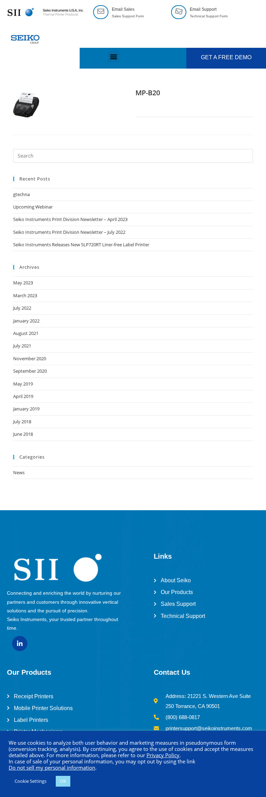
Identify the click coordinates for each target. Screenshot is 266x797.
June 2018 (23, 434)
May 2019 (23, 384)
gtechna (21, 194)
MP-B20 (147, 92)
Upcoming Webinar (33, 207)
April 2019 (23, 396)
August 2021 (25, 333)
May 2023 (23, 283)
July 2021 (22, 346)
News (19, 472)
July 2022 (22, 308)
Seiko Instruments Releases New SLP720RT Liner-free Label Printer (81, 244)
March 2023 (25, 295)
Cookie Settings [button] (30, 781)
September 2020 (30, 371)
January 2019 (26, 409)
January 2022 (26, 321)
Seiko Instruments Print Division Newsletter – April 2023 (70, 219)
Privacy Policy (163, 755)
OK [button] (63, 781)
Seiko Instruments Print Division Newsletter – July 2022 (69, 232)
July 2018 (22, 421)
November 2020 (29, 358)
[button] (113, 56)
